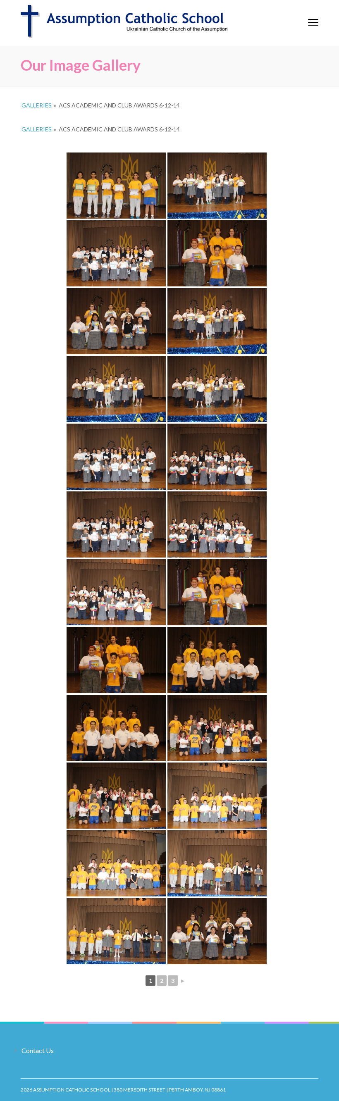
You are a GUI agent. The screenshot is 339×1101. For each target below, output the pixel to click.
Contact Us (37, 1050)
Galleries (36, 105)
